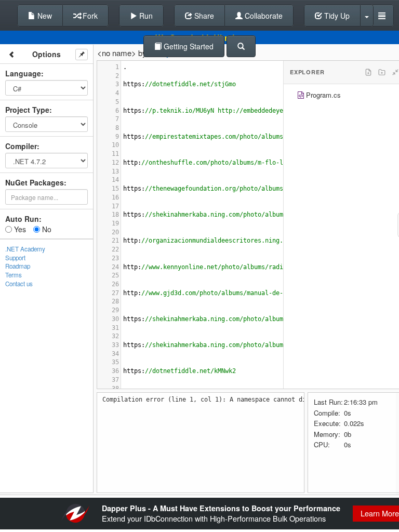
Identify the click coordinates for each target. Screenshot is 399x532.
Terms (13, 275)
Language (23, 73)
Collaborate (263, 15)
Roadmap (17, 266)
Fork (89, 15)
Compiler (21, 146)
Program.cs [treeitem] (323, 95)
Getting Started (188, 46)
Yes (19, 229)
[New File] (368, 72)
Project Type (27, 109)
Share (203, 15)
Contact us (19, 284)
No (45, 229)
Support (15, 258)
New (43, 15)
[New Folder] (382, 72)
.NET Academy (25, 249)
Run (145, 15)
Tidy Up (336, 15)
